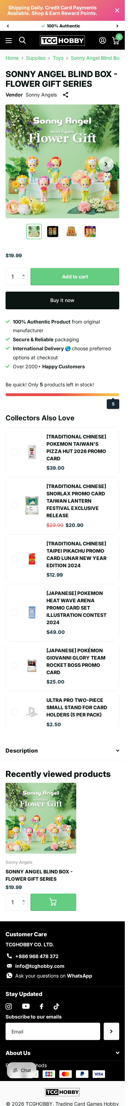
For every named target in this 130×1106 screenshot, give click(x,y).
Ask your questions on (53, 976)
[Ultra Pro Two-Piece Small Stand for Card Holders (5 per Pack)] (32, 712)
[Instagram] (9, 1006)
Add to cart (75, 276)
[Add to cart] (53, 902)
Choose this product (14, 452)
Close (117, 10)
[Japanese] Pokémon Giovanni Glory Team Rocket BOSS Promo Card (75, 661)
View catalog (10, 41)
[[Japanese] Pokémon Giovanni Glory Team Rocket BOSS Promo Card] (32, 666)
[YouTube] (25, 1006)
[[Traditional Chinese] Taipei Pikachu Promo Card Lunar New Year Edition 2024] (32, 559)
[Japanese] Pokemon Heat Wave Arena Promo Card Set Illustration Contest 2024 (76, 607)
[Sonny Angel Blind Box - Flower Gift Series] (41, 818)
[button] (25, 271)
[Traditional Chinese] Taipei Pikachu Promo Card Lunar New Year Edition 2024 (76, 554)
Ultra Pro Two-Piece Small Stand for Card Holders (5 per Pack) (76, 707)
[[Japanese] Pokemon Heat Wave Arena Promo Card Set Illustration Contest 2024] (32, 612)
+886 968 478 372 (37, 956)
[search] (22, 40)
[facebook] (41, 1006)
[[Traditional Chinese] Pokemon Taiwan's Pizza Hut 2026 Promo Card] (32, 452)
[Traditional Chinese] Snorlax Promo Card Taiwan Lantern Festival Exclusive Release (76, 500)
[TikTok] (56, 1006)
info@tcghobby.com (39, 966)
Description (22, 750)
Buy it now (62, 300)
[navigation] (7, 26)
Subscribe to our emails (34, 1017)
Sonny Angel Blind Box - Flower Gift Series (39, 875)
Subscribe (111, 1031)
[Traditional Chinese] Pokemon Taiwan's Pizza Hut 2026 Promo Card (76, 447)
